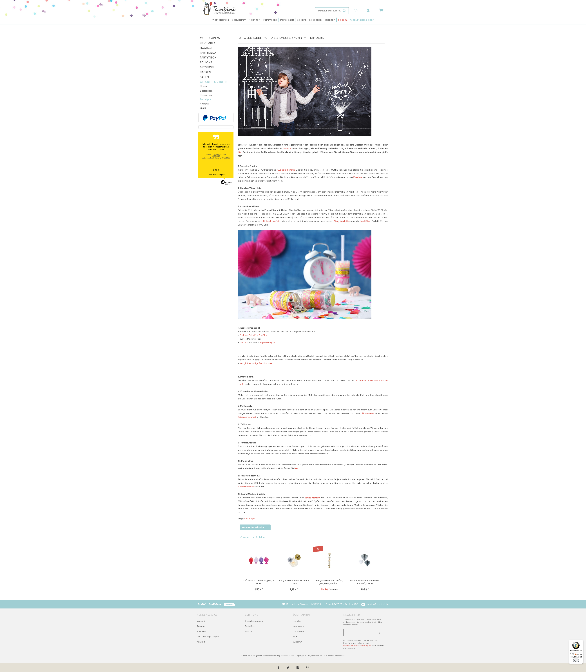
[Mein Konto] (371, 10)
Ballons (206, 62)
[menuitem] (332, 10)
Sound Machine (312, 497)
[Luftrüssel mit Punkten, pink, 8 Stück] (259, 560)
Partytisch (208, 57)
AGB (295, 636)
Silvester (287, 148)
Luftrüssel (266, 221)
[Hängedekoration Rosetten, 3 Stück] (294, 560)
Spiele (203, 108)
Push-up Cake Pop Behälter (254, 335)
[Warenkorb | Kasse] (383, 10)
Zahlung (201, 626)
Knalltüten (365, 221)
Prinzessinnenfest (247, 417)
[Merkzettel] (357, 10)
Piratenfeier (368, 413)
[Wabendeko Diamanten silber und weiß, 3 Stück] (365, 560)
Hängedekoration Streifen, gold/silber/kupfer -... (329, 582)
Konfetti (276, 221)
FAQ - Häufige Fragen (208, 636)
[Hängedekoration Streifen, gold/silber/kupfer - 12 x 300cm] (329, 560)
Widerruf (297, 642)
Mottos (204, 86)
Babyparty (207, 43)
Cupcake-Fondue (286, 170)
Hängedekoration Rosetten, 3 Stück (294, 582)
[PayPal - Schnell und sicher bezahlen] (214, 118)
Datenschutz (299, 631)
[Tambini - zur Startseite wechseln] (219, 8)
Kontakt (201, 642)
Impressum (298, 626)
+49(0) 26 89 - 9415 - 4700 (343, 604)
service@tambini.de (377, 604)
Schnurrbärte (362, 380)
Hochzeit (207, 47)
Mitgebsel (207, 67)
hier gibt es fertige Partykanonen (256, 363)
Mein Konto (202, 631)
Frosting (357, 177)
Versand (201, 621)
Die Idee (297, 621)
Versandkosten (287, 655)
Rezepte (204, 103)
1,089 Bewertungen (216, 174)
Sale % (205, 77)
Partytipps (205, 99)
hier (240, 152)
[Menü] (581, 642)
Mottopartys (210, 38)
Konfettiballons (246, 486)
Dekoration (206, 95)
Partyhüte (375, 380)
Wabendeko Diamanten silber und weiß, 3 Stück (365, 582)
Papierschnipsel (267, 342)
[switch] (576, 660)
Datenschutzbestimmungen (357, 645)
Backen (205, 72)
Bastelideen (206, 90)
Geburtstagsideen (214, 82)
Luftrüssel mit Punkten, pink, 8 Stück (259, 582)
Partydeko (208, 52)
